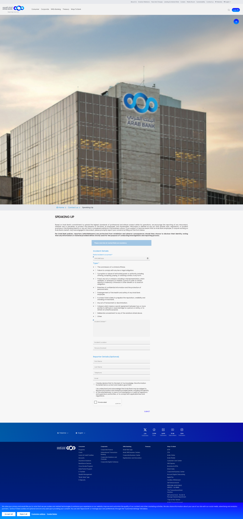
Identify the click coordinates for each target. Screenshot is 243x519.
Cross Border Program (86, 466)
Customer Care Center (174, 461)
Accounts (82, 458)
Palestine (219, 2)
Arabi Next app (128, 450)
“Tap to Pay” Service (173, 500)
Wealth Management (85, 474)
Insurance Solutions (85, 461)
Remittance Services (85, 463)
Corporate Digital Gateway (109, 462)
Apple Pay (170, 477)
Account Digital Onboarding (176, 474)
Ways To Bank (171, 446)
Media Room (191, 2)
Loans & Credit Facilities (86, 455)
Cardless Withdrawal (173, 480)
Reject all (23, 514)
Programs (82, 450)
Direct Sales (171, 469)
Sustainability (200, 2)
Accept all (9, 514)
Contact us (210, 2)
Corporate (104, 446)
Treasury (147, 446)
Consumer (82, 446)
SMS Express (171, 463)
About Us (134, 2)
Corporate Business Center (131, 455)
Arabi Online (171, 455)
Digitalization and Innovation (132, 458)
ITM (168, 452)
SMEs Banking (127, 446)
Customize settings (38, 514)
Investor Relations (144, 2)
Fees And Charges (157, 2)
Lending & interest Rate (171, 2)
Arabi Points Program (85, 469)
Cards (81, 452)
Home (61, 207)
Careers (182, 2)
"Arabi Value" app (84, 477)
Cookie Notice (52, 514)
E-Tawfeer (82, 472)
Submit (147, 411)
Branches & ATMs (172, 466)
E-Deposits (82, 480)
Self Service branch (173, 483)
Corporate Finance (107, 450)
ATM (168, 450)
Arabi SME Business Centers (131, 452)
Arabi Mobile (171, 458)
